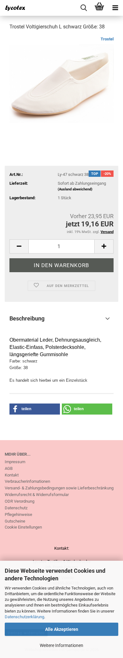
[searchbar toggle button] (83, 8)
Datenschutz (16, 507)
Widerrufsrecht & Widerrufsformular (37, 494)
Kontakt (12, 475)
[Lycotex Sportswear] (12, 8)
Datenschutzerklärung (24, 616)
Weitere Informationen (61, 645)
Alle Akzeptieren (61, 629)
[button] (18, 246)
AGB (9, 468)
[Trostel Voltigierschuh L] (61, 83)
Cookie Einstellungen (23, 527)
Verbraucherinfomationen (27, 481)
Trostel (107, 39)
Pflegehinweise (18, 514)
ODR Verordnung (19, 501)
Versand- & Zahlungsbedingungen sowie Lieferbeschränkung (59, 488)
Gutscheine (15, 521)
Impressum (15, 461)
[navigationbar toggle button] (115, 8)
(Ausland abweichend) (75, 189)
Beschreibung (26, 318)
